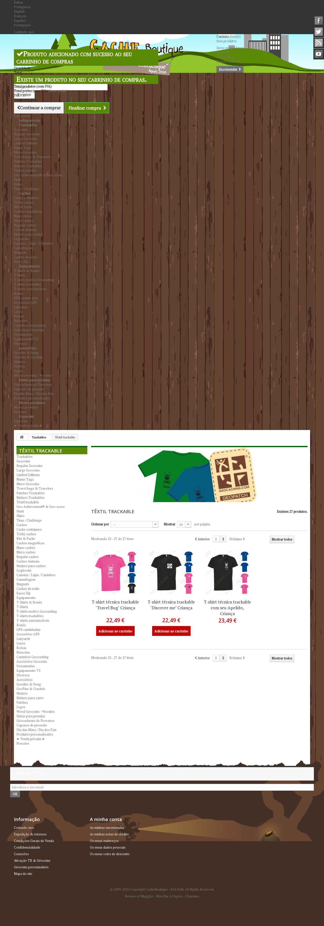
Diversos (23, 675)
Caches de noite (25, 257)
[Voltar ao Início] (22, 437)
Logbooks (21, 238)
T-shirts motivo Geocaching (34, 279)
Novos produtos (32, 402)
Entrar (18, 2)
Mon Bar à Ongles (169, 896)
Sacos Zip (23, 593)
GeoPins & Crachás (28, 357)
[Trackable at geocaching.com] (115, 572)
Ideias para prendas (34, 379)
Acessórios (27, 348)
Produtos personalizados (34, 734)
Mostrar (169, 524)
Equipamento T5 (26, 339)
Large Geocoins (25, 138)
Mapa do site (23, 873)
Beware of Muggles (139, 896)
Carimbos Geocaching (30, 325)
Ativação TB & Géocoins (32, 860)
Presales (22, 743)
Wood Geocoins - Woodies (35, 711)
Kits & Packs (23, 207)
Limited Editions (25, 143)
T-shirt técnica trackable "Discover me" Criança (171, 605)
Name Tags (22, 147)
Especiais (26, 416)
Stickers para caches (28, 234)
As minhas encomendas (107, 827)
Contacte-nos (24, 32)
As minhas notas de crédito (109, 834)
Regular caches (25, 225)
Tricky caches (24, 202)
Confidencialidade (27, 847)
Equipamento (29, 266)
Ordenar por (100, 524)
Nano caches (23, 216)
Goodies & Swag (26, 352)
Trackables (28, 124)
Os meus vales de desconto (110, 854)
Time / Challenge (29, 520)
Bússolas (20, 320)
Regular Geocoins (27, 134)
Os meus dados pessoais (108, 847)
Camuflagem (23, 248)
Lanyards (21, 307)
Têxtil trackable (25, 170)
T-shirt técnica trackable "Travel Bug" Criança (115, 605)
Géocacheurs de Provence (33, 384)
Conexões (21, 854)
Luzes (18, 311)
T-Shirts (20, 275)
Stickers (19, 361)
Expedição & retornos (30, 834)
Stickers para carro (30, 698)
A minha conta (106, 819)
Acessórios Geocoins (29, 330)
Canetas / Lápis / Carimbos (33, 243)
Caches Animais (25, 229)
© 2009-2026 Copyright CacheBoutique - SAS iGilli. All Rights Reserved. (162, 889)
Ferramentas (23, 334)
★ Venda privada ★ (28, 425)
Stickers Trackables (28, 166)
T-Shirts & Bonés (26, 270)
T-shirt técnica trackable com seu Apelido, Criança (227, 607)
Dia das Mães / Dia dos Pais (34, 393)
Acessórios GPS (25, 302)
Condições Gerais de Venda (34, 840)
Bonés (18, 293)
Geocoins (21, 129)
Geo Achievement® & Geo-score (38, 175)
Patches (19, 366)
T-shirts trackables (27, 284)
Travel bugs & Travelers (32, 157)
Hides (18, 184)
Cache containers (26, 198)
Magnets (20, 252)
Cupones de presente (29, 389)
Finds (18, 179)
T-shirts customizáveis (30, 289)
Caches (24, 193)
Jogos (18, 371)
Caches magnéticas (28, 211)
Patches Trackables (28, 161)
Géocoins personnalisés (31, 867)
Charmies (192, 896)
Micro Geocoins (25, 152)
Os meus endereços (104, 840)
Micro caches (23, 220)
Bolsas (19, 316)
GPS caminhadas (26, 298)
